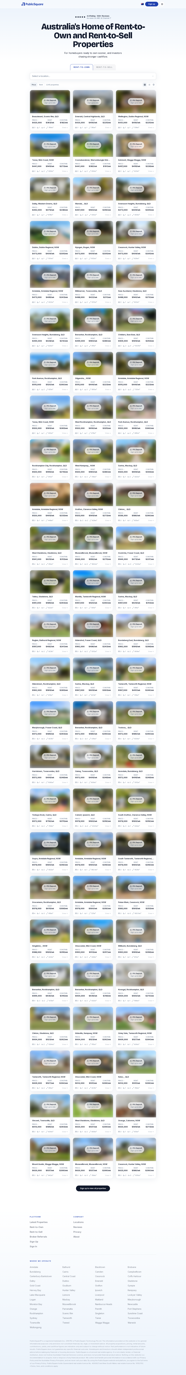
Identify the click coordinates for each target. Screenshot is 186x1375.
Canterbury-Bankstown (41, 1276)
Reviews (77, 1227)
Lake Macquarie (37, 1295)
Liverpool (99, 1295)
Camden (99, 1272)
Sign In (33, 1246)
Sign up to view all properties (93, 1188)
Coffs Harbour (134, 1276)
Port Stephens (134, 1309)
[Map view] (154, 85)
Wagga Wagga (102, 1322)
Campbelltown (134, 1272)
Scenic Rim (67, 1313)
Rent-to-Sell (36, 1231)
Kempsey (132, 1290)
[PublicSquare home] (32, 4)
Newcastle (133, 1304)
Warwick (132, 1322)
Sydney (33, 1318)
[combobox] (93, 76)
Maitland (99, 1299)
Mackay (66, 1299)
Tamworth (67, 1318)
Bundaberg (35, 1272)
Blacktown (100, 1267)
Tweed (65, 1322)
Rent (41, 85)
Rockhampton (36, 1313)
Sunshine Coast (135, 1313)
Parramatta (67, 1309)
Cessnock (100, 1276)
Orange (33, 1309)
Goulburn (66, 1285)
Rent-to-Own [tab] (82, 67)
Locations (78, 1222)
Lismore (66, 1295)
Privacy (77, 1231)
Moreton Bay (36, 1304)
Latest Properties (39, 1222)
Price (34, 85)
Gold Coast (35, 1285)
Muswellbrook (69, 1304)
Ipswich (98, 1290)
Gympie (131, 1285)
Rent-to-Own (36, 1227)
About (76, 1236)
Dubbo (65, 1281)
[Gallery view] (145, 85)
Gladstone (132, 1281)
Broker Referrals (38, 1236)
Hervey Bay (35, 1290)
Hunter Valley (68, 1290)
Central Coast (68, 1276)
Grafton (98, 1285)
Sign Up (34, 1241)
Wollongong (35, 1327)
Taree (98, 1318)
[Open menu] (162, 4)
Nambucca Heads (103, 1304)
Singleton (99, 1313)
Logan (33, 1299)
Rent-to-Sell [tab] (104, 67)
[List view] (149, 85)
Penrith (98, 1309)
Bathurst (66, 1267)
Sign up (151, 4)
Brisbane (132, 1267)
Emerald (99, 1281)
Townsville (35, 1322)
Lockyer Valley (135, 1295)
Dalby (32, 1281)
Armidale (34, 1267)
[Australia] (142, 4)
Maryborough (134, 1299)
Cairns (65, 1272)
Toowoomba (134, 1318)
